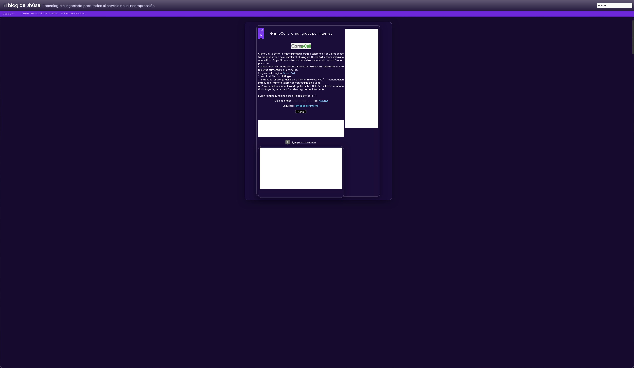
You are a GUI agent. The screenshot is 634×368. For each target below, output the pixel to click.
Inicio (26, 13)
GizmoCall (289, 73)
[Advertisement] (361, 78)
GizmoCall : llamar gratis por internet (301, 33)
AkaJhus (323, 100)
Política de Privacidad (73, 13)
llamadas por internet (307, 105)
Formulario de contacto (44, 13)
